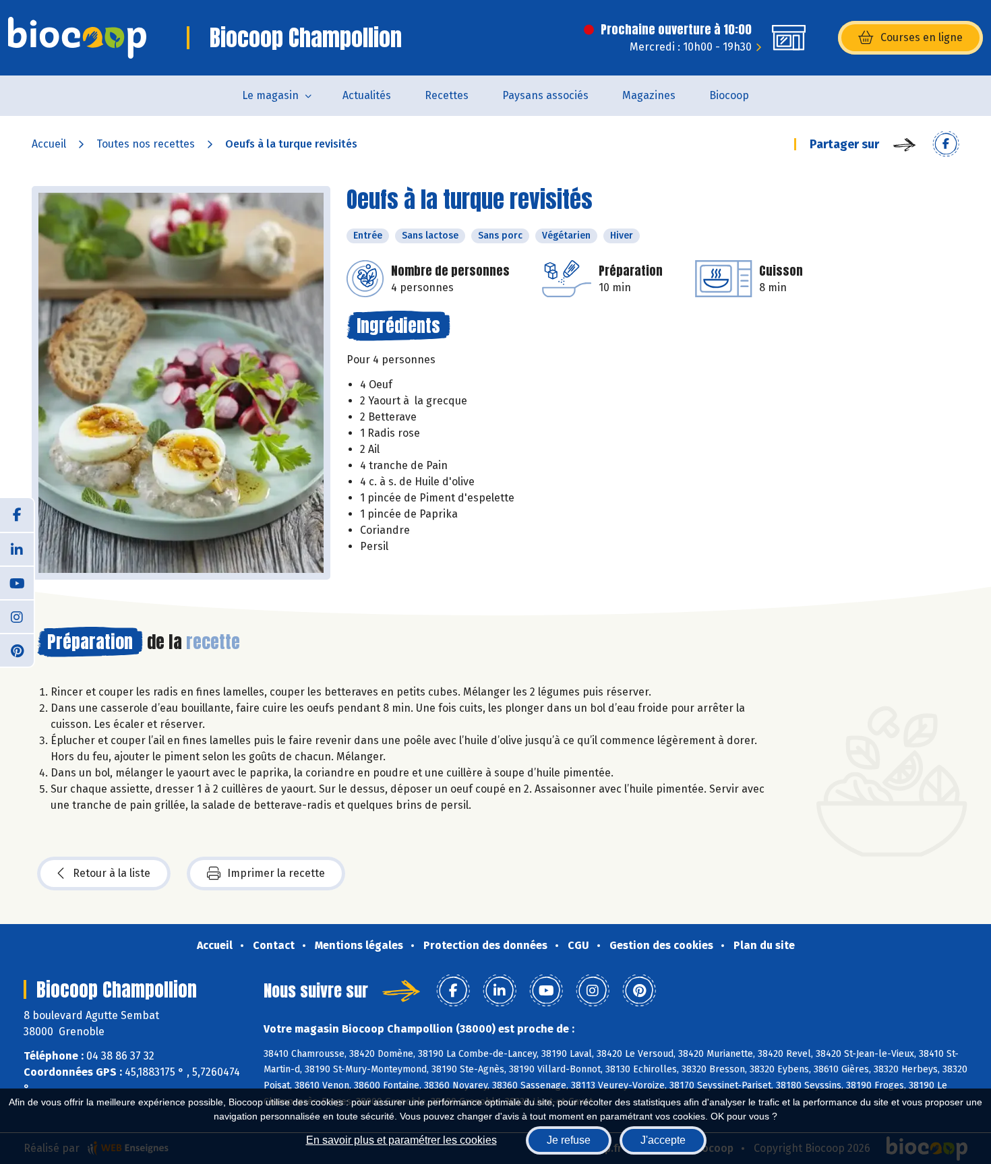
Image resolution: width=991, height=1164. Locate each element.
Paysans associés (545, 95)
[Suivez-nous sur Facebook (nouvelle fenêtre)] (17, 515)
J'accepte (663, 1140)
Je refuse (569, 1140)
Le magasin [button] (270, 95)
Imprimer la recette (276, 873)
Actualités (366, 95)
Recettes (447, 95)
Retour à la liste (111, 873)
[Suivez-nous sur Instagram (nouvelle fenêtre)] (17, 616)
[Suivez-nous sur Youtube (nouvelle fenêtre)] (17, 582)
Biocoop (729, 95)
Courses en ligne (921, 37)
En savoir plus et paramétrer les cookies (401, 1140)
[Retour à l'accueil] (77, 38)
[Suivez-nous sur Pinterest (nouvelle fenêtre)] (17, 650)
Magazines (648, 95)
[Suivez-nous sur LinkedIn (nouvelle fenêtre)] (17, 548)
